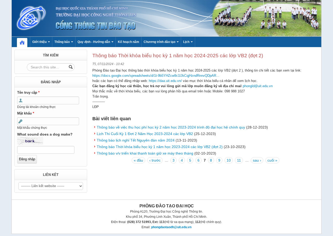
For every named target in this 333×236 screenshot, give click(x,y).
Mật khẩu (25, 113)
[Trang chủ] (166, 18)
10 (229, 160)
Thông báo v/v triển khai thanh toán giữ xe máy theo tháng (145, 153)
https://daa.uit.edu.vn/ (165, 81)
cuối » (272, 160)
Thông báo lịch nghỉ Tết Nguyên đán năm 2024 (136, 140)
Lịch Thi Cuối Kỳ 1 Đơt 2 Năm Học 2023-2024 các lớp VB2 (145, 134)
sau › (257, 160)
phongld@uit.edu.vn (258, 86)
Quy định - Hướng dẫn (94, 42)
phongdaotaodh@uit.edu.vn (171, 227)
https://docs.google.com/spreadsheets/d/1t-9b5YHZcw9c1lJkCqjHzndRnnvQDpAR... (155, 76)
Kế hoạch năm (128, 42)
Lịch (186, 42)
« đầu (138, 160)
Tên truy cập (28, 92)
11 (239, 160)
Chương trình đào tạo (160, 42)
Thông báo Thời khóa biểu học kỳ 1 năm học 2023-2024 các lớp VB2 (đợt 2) (160, 147)
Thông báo (62, 42)
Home (25, 42)
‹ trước (155, 160)
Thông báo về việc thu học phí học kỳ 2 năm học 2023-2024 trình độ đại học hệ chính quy (171, 127)
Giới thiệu (39, 42)
